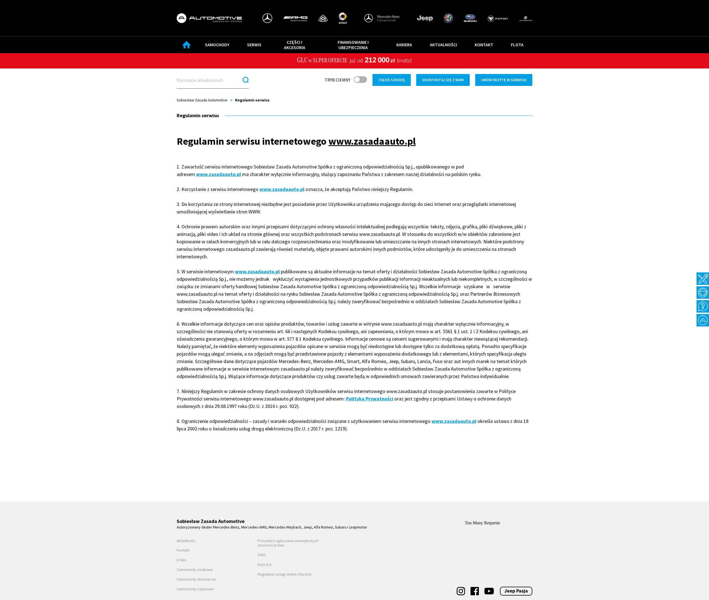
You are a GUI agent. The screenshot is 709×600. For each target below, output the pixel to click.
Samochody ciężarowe (195, 589)
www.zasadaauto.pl (218, 174)
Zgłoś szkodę (391, 79)
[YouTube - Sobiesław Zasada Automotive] (489, 591)
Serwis (254, 44)
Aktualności (443, 44)
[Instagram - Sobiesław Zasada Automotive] (461, 591)
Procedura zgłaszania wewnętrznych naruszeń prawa (288, 543)
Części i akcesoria (294, 44)
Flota (517, 44)
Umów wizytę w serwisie (503, 79)
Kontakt (484, 44)
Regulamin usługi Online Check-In (285, 574)
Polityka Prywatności (369, 398)
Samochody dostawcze (196, 579)
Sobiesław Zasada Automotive (202, 100)
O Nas (181, 560)
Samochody (217, 44)
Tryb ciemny (337, 80)
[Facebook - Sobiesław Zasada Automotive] (475, 591)
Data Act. (265, 564)
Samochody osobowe (195, 569)
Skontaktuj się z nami (443, 79)
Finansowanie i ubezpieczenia (353, 44)
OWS (262, 555)
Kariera (404, 44)
